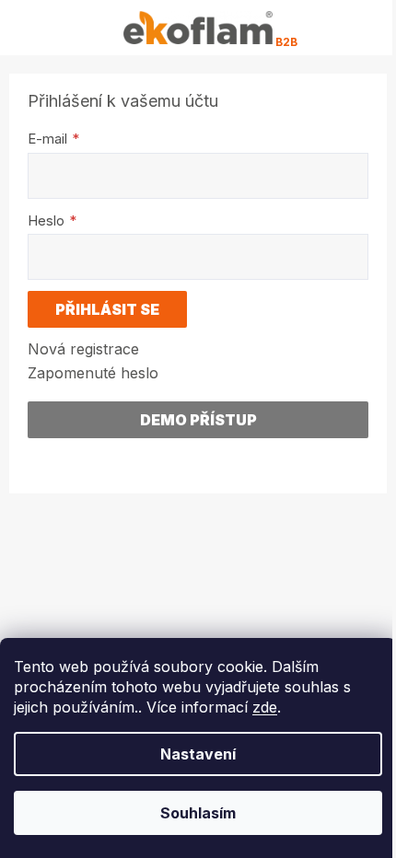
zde (264, 707)
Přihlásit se (107, 309)
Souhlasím (198, 813)
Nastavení (198, 754)
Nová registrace (83, 349)
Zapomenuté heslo (93, 373)
